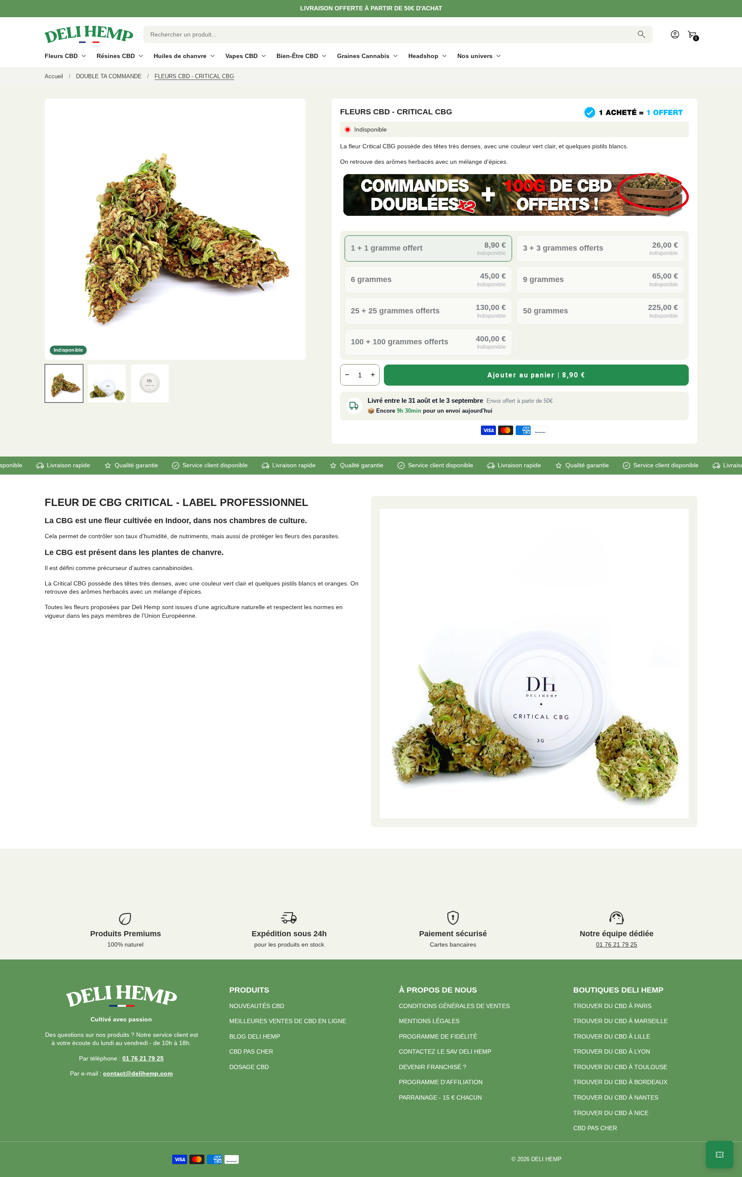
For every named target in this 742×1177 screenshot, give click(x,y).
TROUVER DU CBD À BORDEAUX (620, 1082)
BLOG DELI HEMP (254, 1036)
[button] (64, 383)
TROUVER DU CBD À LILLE (611, 1036)
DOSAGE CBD (249, 1067)
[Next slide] (298, 383)
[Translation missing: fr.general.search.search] (641, 34)
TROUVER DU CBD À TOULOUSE (620, 1067)
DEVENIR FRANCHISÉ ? (432, 1067)
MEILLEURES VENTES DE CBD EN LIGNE (287, 1021)
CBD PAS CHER (251, 1051)
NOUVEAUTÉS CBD (256, 1005)
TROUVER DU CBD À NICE (610, 1113)
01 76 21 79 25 (616, 944)
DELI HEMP (546, 1159)
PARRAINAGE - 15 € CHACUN (440, 1097)
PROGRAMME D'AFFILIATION (441, 1082)
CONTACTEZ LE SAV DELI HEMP (445, 1051)
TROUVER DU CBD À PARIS (612, 1005)
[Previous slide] (52, 383)
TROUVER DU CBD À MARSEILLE (620, 1021)
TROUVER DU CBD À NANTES (615, 1097)
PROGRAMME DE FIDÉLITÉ (438, 1036)
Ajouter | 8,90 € (536, 375)
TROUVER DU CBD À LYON (611, 1051)
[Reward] (719, 1154)
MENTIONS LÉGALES (429, 1021)
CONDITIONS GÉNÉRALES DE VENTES (454, 1005)
